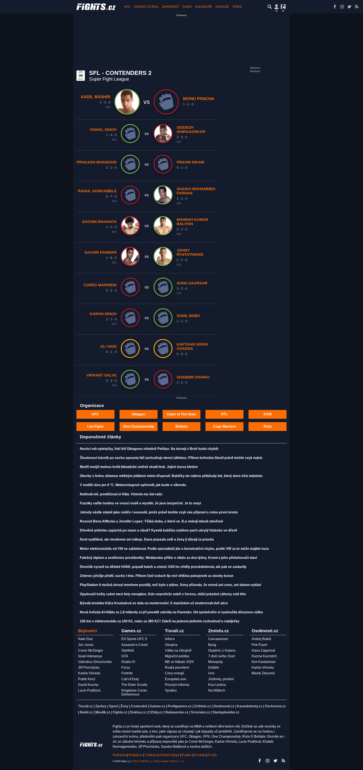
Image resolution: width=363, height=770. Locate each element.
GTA (124, 656)
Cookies (151, 755)
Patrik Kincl (86, 679)
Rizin (268, 426)
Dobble (213, 667)
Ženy (124, 706)
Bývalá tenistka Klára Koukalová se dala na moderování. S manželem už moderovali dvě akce (154, 603)
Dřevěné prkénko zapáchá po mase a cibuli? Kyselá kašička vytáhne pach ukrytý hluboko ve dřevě (158, 530)
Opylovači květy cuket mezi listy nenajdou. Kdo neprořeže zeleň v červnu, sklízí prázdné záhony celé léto (163, 594)
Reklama (119, 755)
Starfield (127, 650)
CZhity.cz (155, 712)
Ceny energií (174, 673)
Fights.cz (120, 712)
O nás (212, 755)
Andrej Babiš (261, 639)
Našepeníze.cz (176, 712)
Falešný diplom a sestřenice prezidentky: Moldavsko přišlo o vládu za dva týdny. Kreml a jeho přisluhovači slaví (168, 557)
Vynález (171, 690)
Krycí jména (217, 685)
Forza (125, 667)
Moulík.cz (102, 712)
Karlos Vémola (89, 673)
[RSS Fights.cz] (357, 7)
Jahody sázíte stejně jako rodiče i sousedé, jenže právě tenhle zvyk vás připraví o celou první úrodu (159, 512)
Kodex (187, 755)
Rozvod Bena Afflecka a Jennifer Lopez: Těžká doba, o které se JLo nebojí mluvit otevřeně (151, 521)
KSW (268, 414)
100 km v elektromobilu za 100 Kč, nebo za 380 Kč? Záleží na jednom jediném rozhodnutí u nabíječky (159, 621)
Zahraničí (170, 6)
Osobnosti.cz (223, 706)
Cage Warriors (224, 426)
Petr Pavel (259, 645)
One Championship (138, 426)
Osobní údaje (169, 755)
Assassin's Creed (134, 645)
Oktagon (138, 414)
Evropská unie (175, 679)
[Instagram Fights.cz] (342, 7)
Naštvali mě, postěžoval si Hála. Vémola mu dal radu (121, 494)
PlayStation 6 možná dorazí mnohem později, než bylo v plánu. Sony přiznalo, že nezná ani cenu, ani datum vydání (170, 585)
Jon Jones (85, 645)
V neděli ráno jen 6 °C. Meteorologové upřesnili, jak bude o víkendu (133, 485)
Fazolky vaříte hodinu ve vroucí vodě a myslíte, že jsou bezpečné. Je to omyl (140, 503)
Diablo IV (128, 662)
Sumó (187, 6)
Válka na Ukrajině (178, 650)
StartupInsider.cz (225, 712)
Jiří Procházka (88, 667)
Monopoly (215, 662)
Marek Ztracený (263, 673)
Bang (212, 645)
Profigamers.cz (180, 706)
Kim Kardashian (264, 662)
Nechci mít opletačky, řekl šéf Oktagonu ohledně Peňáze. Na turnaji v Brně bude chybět (149, 449)
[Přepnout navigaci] (276, 7)
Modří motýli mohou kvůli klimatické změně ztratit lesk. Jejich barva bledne (139, 467)
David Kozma (88, 685)
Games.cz (157, 706)
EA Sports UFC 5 (134, 639)
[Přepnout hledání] (269, 7)
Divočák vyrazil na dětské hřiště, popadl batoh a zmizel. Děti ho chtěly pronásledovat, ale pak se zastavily (163, 567)
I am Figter (95, 426)
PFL (224, 414)
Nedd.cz (86, 712)
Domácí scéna (146, 6)
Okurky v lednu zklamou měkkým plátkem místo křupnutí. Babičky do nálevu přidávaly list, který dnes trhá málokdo (171, 476)
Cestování (139, 706)
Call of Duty (130, 679)
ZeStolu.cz (202, 706)
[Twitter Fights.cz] (349, 7)
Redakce (135, 755)
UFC (127, 6)
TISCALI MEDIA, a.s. (142, 761)
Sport (113, 706)
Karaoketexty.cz (249, 706)
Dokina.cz (138, 712)
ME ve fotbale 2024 (179, 662)
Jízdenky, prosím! (221, 679)
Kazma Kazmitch (264, 656)
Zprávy (101, 706)
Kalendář (203, 6)
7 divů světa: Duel (221, 656)
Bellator (181, 426)
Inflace (170, 639)
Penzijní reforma (177, 685)
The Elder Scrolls (134, 685)
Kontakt (200, 755)
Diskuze (222, 6)
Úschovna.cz (275, 706)
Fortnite (127, 673)
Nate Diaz (85, 639)
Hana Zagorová (263, 650)
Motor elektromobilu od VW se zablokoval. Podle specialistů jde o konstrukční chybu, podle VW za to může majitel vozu (174, 548)
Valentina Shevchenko (95, 662)
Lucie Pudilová (89, 690)
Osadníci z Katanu (221, 650)
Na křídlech (216, 690)
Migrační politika (177, 656)
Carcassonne (218, 639)
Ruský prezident (177, 667)
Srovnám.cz (200, 712)
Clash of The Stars (181, 414)
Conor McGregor (90, 650)
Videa (237, 6)
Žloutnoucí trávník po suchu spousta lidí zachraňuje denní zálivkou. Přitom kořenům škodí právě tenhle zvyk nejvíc (171, 458)
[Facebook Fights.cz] (334, 7)
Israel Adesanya (90, 656)
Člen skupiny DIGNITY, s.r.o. (170, 761)
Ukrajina (171, 645)
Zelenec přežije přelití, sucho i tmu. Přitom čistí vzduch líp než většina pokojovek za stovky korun (156, 576)
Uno (211, 673)
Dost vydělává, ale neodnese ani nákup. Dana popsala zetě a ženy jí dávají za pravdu (147, 539)
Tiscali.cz (85, 706)
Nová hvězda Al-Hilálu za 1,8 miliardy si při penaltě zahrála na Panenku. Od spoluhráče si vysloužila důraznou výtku (171, 612)
